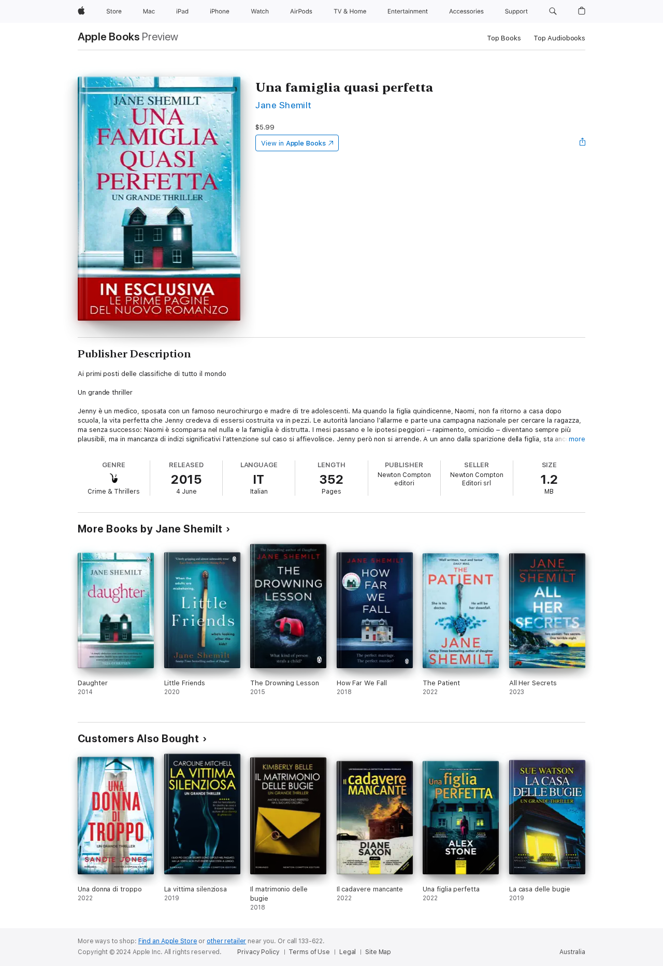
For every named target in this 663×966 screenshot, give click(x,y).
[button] (553, 11)
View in (293, 143)
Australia (572, 952)
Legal (347, 952)
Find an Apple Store (167, 941)
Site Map (378, 952)
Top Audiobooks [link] (559, 38)
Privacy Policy (258, 952)
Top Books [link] (504, 38)
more (577, 439)
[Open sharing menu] (583, 143)
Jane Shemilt (283, 104)
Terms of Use (309, 952)
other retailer (226, 941)
